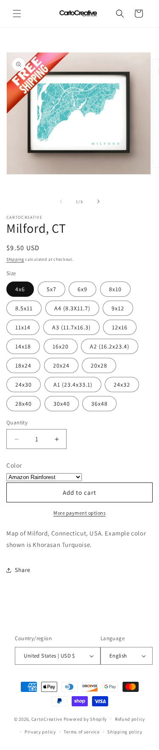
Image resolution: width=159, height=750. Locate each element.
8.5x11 (24, 308)
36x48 (99, 403)
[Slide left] (61, 201)
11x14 (23, 327)
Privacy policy (40, 732)
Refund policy (130, 719)
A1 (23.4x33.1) (72, 384)
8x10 (115, 289)
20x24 (61, 365)
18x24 (23, 365)
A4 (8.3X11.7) (72, 308)
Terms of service (81, 732)
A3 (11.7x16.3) (71, 327)
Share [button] (23, 570)
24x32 (122, 384)
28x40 (23, 403)
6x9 (82, 289)
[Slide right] (98, 201)
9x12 (118, 308)
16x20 (61, 346)
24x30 (23, 384)
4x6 (20, 289)
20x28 (99, 365)
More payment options (79, 513)
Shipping (15, 259)
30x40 (61, 403)
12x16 (120, 327)
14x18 (23, 346)
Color (14, 465)
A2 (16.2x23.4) (109, 346)
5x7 (51, 289)
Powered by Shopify (85, 719)
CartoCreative (46, 719)
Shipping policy (124, 732)
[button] (17, 13)
